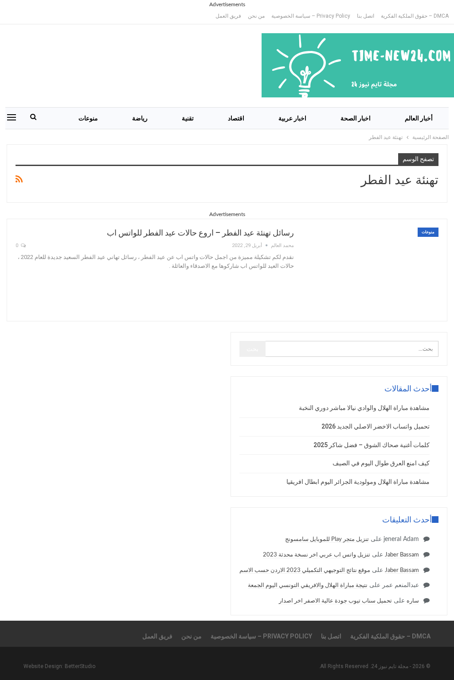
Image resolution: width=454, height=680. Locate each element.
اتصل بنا (365, 16)
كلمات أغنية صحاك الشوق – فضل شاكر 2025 (371, 444)
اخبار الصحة (355, 118)
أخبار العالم (419, 118)
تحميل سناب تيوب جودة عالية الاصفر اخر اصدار (335, 601)
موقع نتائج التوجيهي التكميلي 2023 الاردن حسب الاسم (304, 570)
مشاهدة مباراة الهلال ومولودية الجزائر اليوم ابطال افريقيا (358, 481)
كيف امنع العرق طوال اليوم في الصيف (381, 463)
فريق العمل (228, 16)
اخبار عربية (292, 118)
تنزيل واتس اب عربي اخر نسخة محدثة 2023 (316, 555)
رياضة (140, 118)
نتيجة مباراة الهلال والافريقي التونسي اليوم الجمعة (308, 585)
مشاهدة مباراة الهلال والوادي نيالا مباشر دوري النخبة (364, 407)
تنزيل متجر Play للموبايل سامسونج (327, 539)
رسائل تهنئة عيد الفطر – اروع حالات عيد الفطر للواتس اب (200, 232)
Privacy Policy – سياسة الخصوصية (310, 16)
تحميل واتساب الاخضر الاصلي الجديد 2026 (375, 426)
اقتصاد (236, 118)
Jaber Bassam (402, 555)
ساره (413, 601)
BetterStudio (80, 666)
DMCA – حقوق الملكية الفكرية (415, 16)
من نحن (256, 16)
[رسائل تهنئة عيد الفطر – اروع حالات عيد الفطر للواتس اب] (371, 270)
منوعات (88, 118)
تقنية (188, 118)
